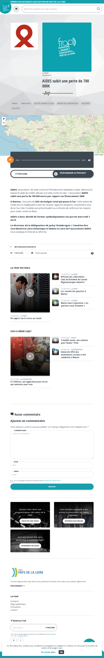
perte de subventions (68, 103)
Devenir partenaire (74, 521)
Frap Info (26, 103)
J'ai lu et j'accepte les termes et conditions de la (37, 481)
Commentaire (20, 430)
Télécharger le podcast (72, 173)
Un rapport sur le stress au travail (25, 318)
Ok (61, 652)
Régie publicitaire (18, 604)
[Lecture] (10, 159)
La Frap (45, 73)
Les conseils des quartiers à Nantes (73, 292)
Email (16, 471)
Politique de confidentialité (52, 481)
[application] (52, 160)
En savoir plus (48, 652)
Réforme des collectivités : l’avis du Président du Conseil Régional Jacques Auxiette (74, 279)
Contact (14, 610)
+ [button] (4, 118)
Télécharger (41, 253)
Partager (22, 174)
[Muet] (89, 160)
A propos (14, 601)
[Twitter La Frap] (14, 640)
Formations (15, 607)
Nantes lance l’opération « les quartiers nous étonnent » (74, 304)
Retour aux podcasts (25, 247)
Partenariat (16, 586)
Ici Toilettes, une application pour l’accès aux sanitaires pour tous (29, 383)
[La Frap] (67, 70)
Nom (16, 462)
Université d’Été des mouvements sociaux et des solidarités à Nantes (73, 354)
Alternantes (26, 379)
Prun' (73, 338)
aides (15, 103)
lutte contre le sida (44, 103)
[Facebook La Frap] (20, 640)
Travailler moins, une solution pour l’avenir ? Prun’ (74, 341)
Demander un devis (30, 546)
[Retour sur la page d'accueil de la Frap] (5, 9)
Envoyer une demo (30, 521)
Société (86, 103)
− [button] (4, 123)
